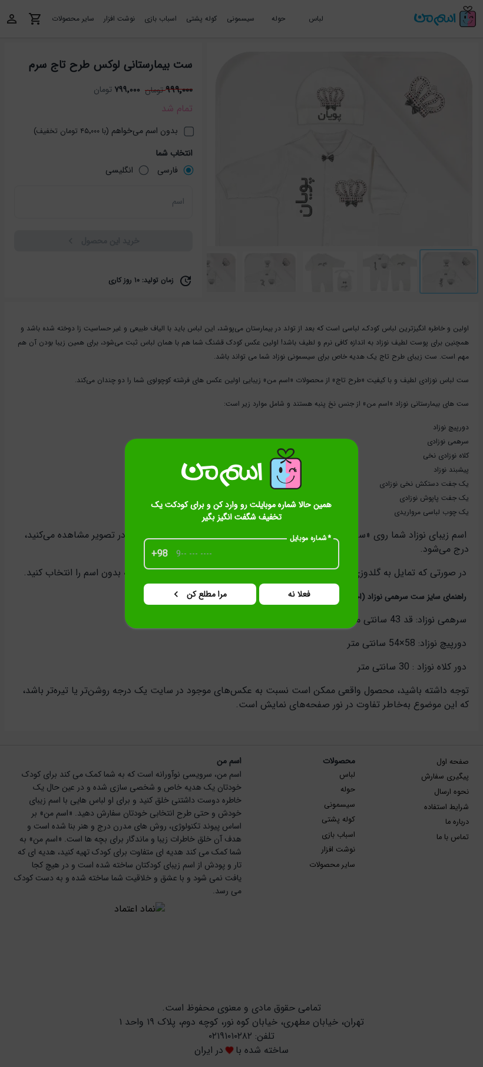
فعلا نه (299, 594)
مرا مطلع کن (207, 594)
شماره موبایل (311, 538)
